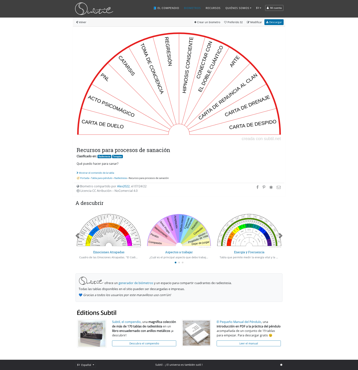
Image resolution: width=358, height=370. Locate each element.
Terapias (117, 156)
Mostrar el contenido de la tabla (96, 172)
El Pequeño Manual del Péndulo (239, 322)
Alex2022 (123, 186)
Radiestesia (104, 156)
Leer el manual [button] (248, 343)
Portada (84, 178)
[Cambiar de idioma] (259, 8)
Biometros (192, 8)
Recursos (213, 8)
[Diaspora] (271, 187)
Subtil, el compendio (126, 322)
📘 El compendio (166, 8)
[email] (278, 187)
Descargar (275, 22)
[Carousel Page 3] (182, 262)
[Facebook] (257, 187)
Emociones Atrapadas (108, 252)
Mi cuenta (275, 7)
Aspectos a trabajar (179, 252)
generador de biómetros (136, 283)
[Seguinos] (281, 364)
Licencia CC (109, 191)
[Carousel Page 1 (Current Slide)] (175, 262)
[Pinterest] (264, 187)
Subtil (159, 364)
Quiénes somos (237, 8)
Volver (82, 22)
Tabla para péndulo (101, 178)
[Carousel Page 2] (179, 262)
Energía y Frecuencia (249, 252)
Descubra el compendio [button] (144, 343)
